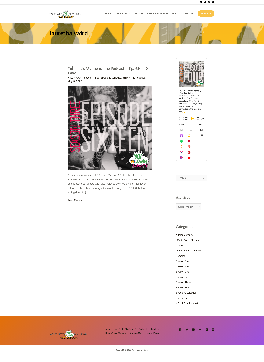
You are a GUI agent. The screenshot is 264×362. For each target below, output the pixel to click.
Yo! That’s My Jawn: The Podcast (131, 329)
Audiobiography (184, 235)
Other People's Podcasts (189, 250)
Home (108, 13)
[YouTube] (213, 2)
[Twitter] (205, 2)
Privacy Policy (152, 333)
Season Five (182, 261)
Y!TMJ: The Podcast (134, 77)
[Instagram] (209, 2)
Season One (182, 271)
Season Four (182, 266)
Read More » (75, 200)
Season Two (182, 287)
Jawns (79, 77)
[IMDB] (213, 329)
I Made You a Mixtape (157, 13)
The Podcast (121, 13)
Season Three (91, 77)
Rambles (138, 13)
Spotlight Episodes (111, 77)
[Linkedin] (206, 329)
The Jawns (182, 298)
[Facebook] (201, 2)
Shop (174, 13)
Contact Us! (187, 13)
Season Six (182, 277)
